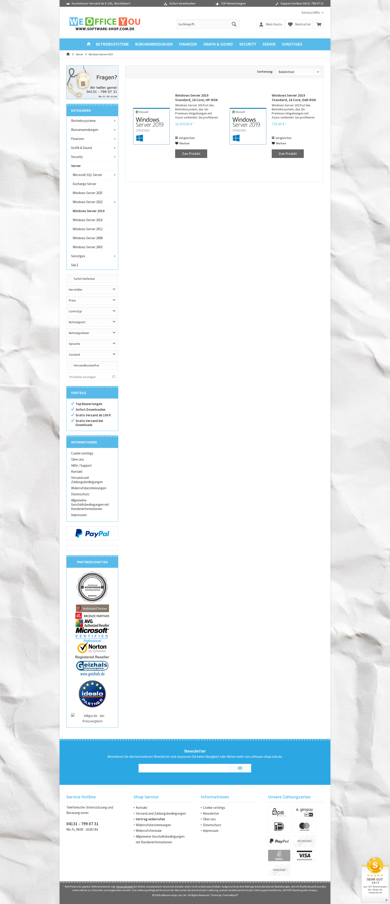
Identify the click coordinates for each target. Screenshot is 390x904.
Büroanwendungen (84, 129)
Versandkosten (124, 886)
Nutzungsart (77, 322)
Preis (72, 300)
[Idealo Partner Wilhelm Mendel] (92, 694)
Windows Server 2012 (87, 229)
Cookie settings (82, 453)
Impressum (79, 515)
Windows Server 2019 (88, 211)
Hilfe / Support (81, 465)
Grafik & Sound (81, 148)
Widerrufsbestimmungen (88, 488)
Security (77, 157)
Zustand (74, 354)
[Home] (89, 44)
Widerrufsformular (149, 830)
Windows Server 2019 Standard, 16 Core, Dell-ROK (294, 97)
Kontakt (77, 471)
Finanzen (77, 139)
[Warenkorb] (319, 24)
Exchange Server (84, 184)
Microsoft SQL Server (87, 175)
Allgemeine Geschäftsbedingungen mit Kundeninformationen (90, 504)
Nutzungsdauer (79, 333)
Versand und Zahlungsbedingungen (87, 479)
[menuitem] (311, 12)
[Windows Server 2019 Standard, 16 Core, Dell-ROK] (248, 126)
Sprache (74, 344)
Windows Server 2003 (87, 247)
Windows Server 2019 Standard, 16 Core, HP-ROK (196, 97)
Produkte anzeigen (82, 377)
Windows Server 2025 (87, 193)
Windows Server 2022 (87, 202)
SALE (74, 265)
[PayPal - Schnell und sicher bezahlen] (92, 533)
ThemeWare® (230, 895)
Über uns (77, 459)
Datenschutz (80, 494)
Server (76, 166)
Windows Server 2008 (87, 238)
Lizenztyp (75, 311)
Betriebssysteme (83, 120)
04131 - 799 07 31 (82, 823)
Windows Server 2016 (87, 220)
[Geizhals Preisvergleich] (92, 668)
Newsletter (211, 813)
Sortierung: (265, 72)
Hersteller (75, 289)
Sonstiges (78, 256)
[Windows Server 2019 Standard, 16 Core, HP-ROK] (151, 126)
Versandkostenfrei (86, 365)
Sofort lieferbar (84, 279)
